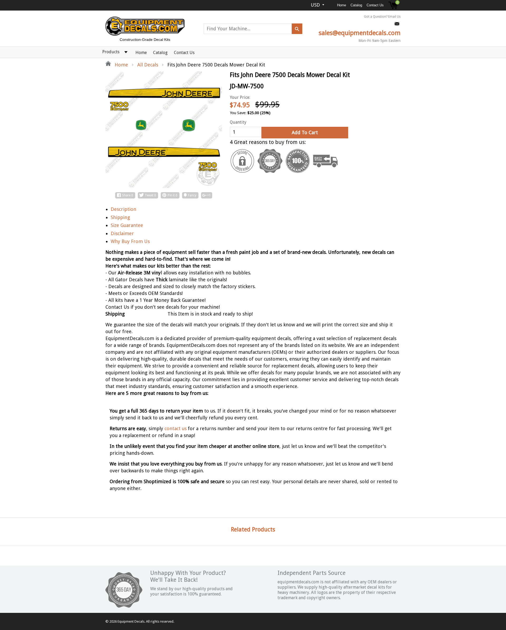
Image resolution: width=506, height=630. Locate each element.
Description (123, 209)
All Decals (147, 64)
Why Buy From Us (130, 241)
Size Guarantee (127, 225)
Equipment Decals (131, 621)
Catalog (356, 5)
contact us (175, 428)
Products (110, 51)
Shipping (120, 217)
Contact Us (375, 5)
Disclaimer (122, 233)
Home (341, 5)
